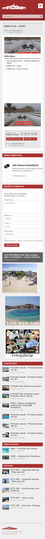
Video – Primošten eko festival (23, 448)
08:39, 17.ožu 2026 (17, 459)
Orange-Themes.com (12, 534)
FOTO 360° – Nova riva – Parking (25, 505)
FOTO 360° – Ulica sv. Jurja (22, 497)
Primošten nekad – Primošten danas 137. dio (26, 434)
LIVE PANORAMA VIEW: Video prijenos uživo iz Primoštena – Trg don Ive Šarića (22, 256)
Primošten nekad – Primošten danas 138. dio (26, 425)
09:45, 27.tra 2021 (17, 493)
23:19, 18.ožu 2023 (17, 474)
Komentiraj (8, 200)
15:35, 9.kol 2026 (16, 381)
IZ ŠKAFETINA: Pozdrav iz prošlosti (25, 386)
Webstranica (8, 231)
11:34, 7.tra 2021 (16, 508)
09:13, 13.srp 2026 (11, 260)
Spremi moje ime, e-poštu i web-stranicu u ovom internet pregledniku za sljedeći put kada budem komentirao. (10, 241)
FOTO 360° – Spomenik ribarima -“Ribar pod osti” (24, 471)
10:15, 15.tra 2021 (17, 500)
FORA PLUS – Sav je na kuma (17, 69)
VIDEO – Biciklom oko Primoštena (25, 456)
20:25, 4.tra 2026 (16, 410)
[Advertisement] (22, 87)
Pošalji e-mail (30, 139)
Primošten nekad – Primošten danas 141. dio (26, 378)
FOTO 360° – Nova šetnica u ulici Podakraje (24, 489)
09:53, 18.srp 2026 (17, 389)
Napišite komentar (19, 176)
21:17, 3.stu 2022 (16, 484)
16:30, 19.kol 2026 (17, 372)
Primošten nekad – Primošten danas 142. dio (26, 368)
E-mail (7, 223)
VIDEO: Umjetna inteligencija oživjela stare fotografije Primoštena (23, 405)
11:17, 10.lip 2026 (17, 451)
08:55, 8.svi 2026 (16, 398)
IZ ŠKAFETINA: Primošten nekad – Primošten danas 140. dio (25, 395)
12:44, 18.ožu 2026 (17, 419)
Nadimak (8, 216)
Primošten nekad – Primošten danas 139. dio (26, 415)
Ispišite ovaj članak (14, 139)
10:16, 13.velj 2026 (17, 438)
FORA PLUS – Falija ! (14, 66)
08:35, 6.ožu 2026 (17, 428)
